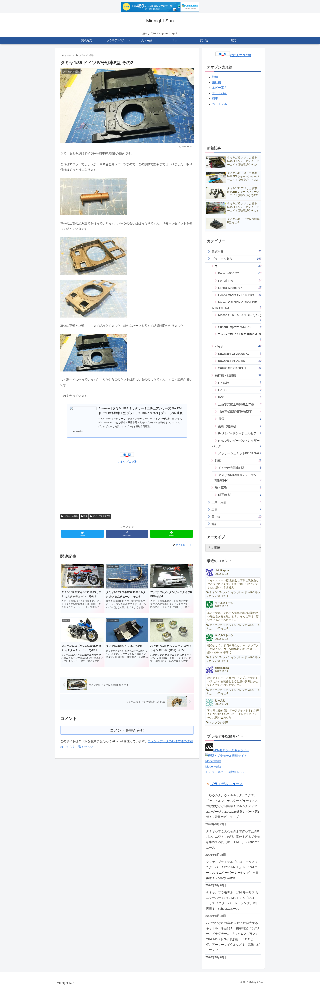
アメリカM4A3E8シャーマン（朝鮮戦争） (236, 477)
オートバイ (219, 93)
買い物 (236, 516)
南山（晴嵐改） (239, 426)
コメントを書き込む (127, 730)
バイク (238, 346)
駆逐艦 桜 (239, 495)
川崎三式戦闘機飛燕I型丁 (239, 411)
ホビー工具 (219, 87)
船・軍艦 (238, 487)
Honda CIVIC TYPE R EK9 (239, 295)
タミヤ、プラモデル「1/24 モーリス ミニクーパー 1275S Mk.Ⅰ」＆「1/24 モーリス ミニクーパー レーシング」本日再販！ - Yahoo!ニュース (232, 900)
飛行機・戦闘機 (238, 375)
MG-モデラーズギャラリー (231, 750)
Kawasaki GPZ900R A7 (239, 353)
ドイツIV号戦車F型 (101, 516)
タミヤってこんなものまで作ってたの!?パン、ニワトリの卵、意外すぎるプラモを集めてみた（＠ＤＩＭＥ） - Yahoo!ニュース (233, 839)
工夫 (236, 509)
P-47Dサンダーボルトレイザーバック (236, 443)
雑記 (236, 524)
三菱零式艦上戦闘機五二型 (239, 404)
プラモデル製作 (71, 516)
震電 (239, 419)
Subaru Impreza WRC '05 (239, 327)
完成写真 (236, 251)
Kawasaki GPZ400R (239, 361)
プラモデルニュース (226, 784)
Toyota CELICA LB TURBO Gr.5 (239, 337)
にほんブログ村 (127, 461)
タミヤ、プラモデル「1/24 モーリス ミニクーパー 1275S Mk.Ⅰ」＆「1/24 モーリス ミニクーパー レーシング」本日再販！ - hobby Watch (232, 870)
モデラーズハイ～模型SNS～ (224, 772)
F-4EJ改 (239, 382)
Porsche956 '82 (239, 273)
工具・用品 (236, 502)
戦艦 (215, 77)
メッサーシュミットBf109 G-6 (239, 453)
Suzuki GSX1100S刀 (239, 368)
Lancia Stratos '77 (239, 287)
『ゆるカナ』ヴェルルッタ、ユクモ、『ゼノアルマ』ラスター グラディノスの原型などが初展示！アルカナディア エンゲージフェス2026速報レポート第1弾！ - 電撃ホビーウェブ (232, 806)
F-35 (239, 397)
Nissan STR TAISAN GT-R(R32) (239, 317)
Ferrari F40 (239, 280)
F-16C (239, 390)
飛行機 (216, 82)
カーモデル (219, 104)
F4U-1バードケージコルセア (239, 433)
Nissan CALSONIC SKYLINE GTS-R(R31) (236, 305)
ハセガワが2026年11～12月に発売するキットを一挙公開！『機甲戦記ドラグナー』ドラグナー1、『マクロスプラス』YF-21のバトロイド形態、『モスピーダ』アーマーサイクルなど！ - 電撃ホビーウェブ (233, 936)
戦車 (86, 516)
